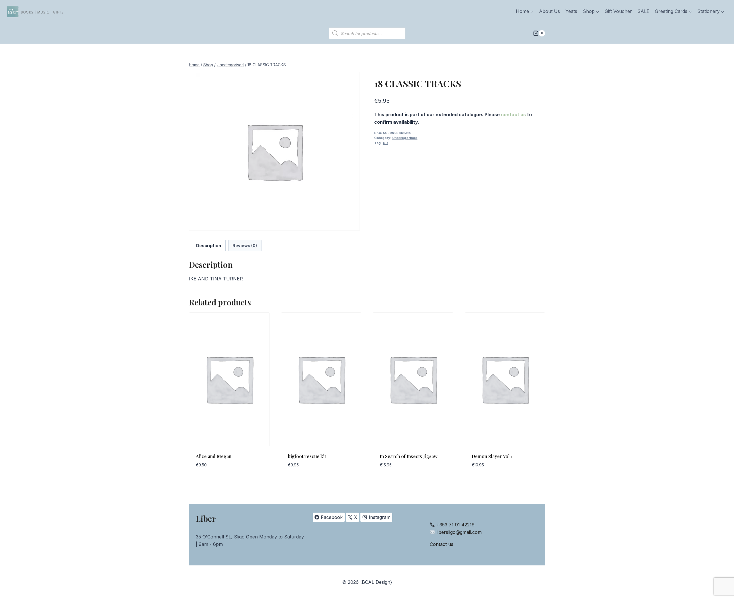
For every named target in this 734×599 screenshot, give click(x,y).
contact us (513, 114)
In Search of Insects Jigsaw (409, 456)
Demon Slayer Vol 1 (492, 456)
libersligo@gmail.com (459, 532)
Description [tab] (208, 245)
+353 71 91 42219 (455, 525)
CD (385, 143)
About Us (549, 11)
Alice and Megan (213, 456)
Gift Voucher (618, 11)
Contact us (441, 544)
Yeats (571, 11)
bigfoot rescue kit (307, 456)
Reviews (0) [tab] (245, 245)
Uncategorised (404, 138)
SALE (643, 11)
